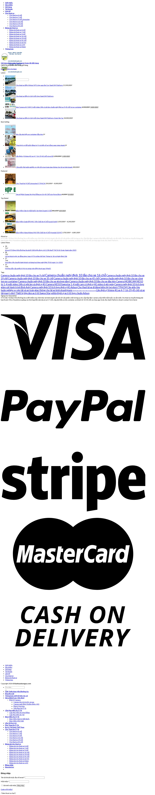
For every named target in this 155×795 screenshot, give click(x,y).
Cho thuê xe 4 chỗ (15, 15)
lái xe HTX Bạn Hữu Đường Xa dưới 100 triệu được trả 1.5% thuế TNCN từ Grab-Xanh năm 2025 (40, 250)
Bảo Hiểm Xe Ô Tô (12, 717)
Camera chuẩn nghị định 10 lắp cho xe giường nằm (43, 281)
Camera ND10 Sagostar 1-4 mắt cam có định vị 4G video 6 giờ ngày (80, 284)
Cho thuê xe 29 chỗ (16, 24)
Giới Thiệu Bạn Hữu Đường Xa (17, 691)
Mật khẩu (5, 781)
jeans (69, 290)
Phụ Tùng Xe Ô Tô (12, 725)
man (6, 293)
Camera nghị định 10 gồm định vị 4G (26, 704)
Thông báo (9, 49)
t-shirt (12, 293)
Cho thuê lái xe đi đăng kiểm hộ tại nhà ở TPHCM (102, 287)
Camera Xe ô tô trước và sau (23, 702)
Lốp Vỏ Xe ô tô (11, 723)
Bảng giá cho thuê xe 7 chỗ (18, 748)
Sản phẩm (9, 5)
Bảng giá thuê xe (11, 28)
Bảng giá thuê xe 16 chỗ (17, 36)
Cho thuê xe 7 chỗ (15, 17)
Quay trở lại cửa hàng (9, 69)
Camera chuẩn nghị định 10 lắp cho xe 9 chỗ (23, 275)
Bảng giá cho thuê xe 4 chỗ (18, 746)
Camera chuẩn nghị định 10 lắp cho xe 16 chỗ (75, 275)
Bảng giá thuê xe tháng (17, 47)
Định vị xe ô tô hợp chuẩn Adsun (73, 293)
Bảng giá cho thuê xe (13, 744)
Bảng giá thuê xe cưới (17, 45)
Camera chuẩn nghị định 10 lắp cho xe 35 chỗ (30, 278)
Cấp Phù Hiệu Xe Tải (16, 715)
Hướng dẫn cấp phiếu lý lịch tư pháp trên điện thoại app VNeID (28, 268)
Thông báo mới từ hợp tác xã (16, 696)
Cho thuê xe (9, 13)
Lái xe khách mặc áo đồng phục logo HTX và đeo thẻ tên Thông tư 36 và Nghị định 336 (36, 256)
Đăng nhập (20, 785)
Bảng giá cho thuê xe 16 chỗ (19, 752)
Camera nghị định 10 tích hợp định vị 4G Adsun (53, 287)
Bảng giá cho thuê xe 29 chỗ (19, 754)
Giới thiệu (9, 3)
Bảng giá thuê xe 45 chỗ (17, 40)
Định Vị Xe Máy (19, 706)
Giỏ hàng (8, 7)
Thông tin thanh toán (16, 63)
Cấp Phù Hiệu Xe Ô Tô (13, 710)
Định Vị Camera (15, 700)
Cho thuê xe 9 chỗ (15, 736)
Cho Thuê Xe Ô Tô (12, 729)
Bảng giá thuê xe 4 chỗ (17, 30)
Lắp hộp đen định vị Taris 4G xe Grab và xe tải (84, 290)
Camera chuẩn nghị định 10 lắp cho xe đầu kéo (92, 281)
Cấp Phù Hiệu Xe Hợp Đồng (19, 713)
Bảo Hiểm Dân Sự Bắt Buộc (19, 719)
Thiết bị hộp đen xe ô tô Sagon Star (33, 293)
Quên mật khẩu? (7, 789)
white (54, 293)
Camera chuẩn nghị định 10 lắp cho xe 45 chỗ (76, 278)
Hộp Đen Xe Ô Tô (19, 708)
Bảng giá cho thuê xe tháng (19, 761)
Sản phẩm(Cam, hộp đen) (14, 698)
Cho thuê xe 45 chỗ (16, 26)
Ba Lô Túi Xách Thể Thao (14, 727)
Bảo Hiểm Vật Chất (16, 721)
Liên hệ (8, 11)
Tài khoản (9, 9)
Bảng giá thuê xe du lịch (17, 43)
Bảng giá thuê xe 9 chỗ (17, 34)
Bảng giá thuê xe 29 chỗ (17, 38)
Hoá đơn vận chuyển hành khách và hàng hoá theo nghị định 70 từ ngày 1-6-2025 (34, 262)
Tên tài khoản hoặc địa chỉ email (13, 777)
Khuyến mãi (9, 694)
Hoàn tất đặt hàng (32, 63)
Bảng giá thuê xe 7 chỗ (17, 32)
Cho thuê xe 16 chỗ (16, 21)
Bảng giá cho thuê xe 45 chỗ (19, 757)
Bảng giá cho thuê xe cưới (18, 763)
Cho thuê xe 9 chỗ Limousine (19, 19)
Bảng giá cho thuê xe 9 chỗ (18, 750)
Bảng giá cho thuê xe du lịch (19, 759)
